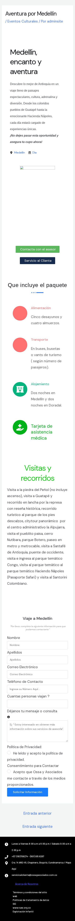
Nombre (13, 638)
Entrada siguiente (37, 826)
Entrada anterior (37, 813)
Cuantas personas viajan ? (28, 696)
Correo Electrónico (22, 667)
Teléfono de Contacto (25, 681)
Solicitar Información (27, 792)
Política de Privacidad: (24, 747)
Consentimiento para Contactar (33, 765)
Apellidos (14, 652)
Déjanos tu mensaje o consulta (32, 711)
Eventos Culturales (22, 21)
